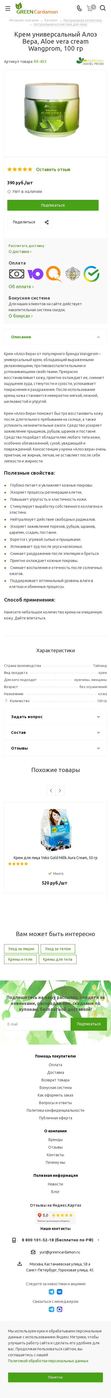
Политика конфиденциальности (55, 1110)
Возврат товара (55, 1080)
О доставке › (20, 251)
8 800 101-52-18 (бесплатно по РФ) (57, 1240)
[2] (15, 169)
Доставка (55, 1072)
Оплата (55, 1065)
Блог (55, 1192)
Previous (51, 791)
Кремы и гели (20, 959)
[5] (30, 169)
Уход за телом (58, 949)
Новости (55, 1184)
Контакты (55, 1155)
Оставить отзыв (53, 169)
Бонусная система (56, 1087)
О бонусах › (21, 315)
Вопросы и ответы (55, 1103)
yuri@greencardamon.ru (60, 1252)
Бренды (55, 1139)
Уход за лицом (21, 949)
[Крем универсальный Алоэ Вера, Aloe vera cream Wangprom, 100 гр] (55, 109)
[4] (25, 169)
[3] (20, 169)
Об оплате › (21, 286)
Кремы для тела (57, 959)
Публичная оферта (55, 1118)
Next (60, 791)
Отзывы (55, 1147)
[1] (9, 169)
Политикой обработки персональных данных (48, 1361)
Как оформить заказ (55, 1095)
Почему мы (55, 1162)
